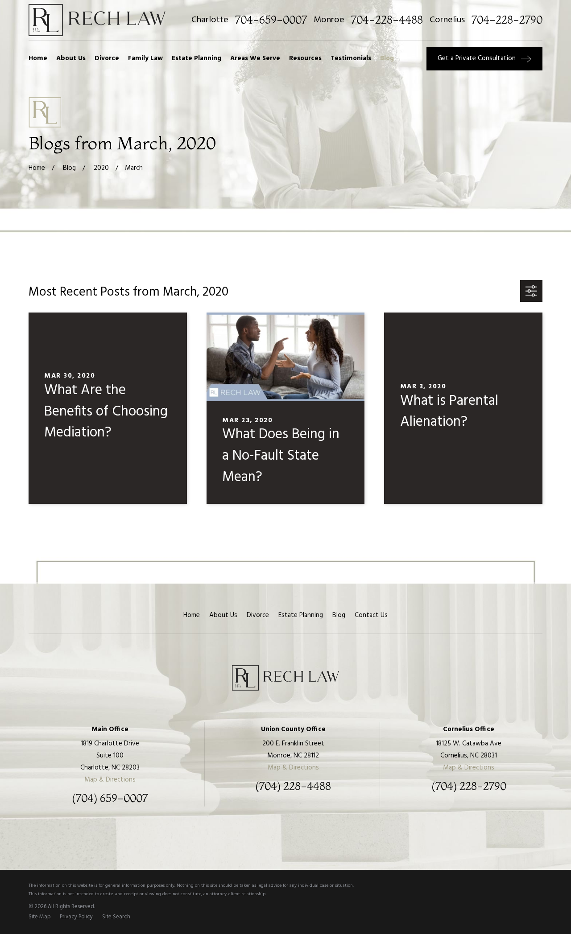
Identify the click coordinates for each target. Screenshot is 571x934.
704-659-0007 (271, 20)
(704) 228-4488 (293, 786)
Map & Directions (110, 779)
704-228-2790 (507, 20)
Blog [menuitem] (387, 58)
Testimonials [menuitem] (351, 58)
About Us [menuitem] (71, 58)
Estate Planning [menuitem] (196, 58)
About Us (223, 615)
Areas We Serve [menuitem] (255, 58)
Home (191, 615)
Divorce (258, 615)
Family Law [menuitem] (145, 58)
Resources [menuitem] (305, 58)
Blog (338, 615)
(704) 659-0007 (110, 798)
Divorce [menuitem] (107, 58)
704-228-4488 (387, 20)
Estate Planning (300, 615)
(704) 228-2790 (468, 786)
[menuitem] (39, 917)
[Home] (97, 20)
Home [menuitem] (38, 58)
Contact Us (371, 615)
